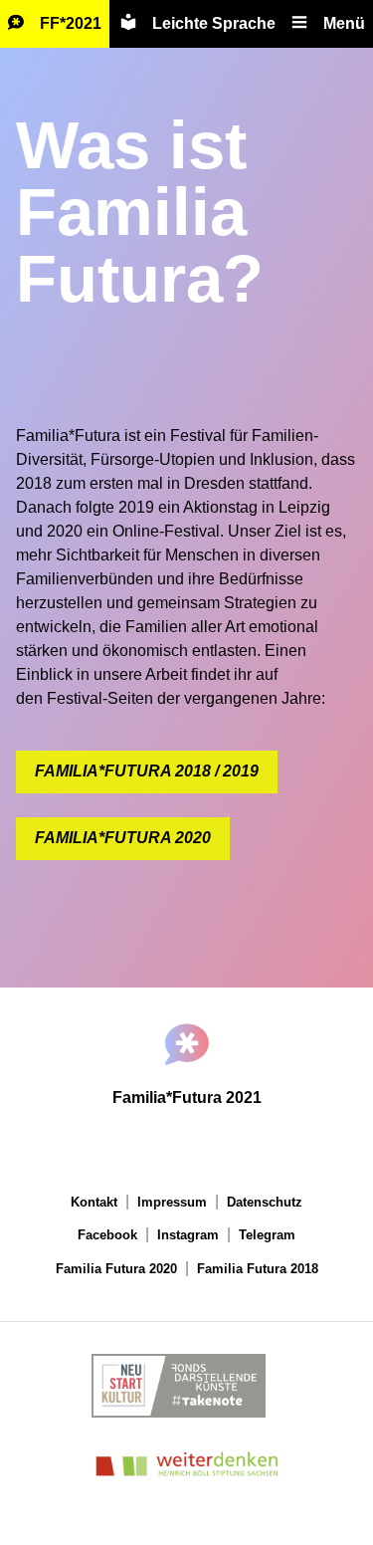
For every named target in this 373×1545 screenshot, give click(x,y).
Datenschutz (264, 1202)
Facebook (107, 1234)
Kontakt (94, 1202)
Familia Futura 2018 (257, 1268)
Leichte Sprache (214, 23)
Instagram (188, 1234)
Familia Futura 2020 (116, 1268)
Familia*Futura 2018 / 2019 (147, 771)
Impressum (172, 1202)
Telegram (267, 1234)
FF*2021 (70, 23)
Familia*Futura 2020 (123, 837)
